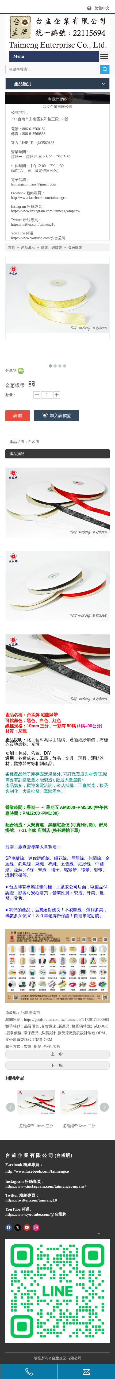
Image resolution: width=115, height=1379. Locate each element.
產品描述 (17, 454)
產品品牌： (18, 442)
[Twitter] (17, 1227)
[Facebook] (8, 1227)
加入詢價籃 (60, 415)
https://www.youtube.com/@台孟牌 (38, 238)
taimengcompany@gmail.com (33, 184)
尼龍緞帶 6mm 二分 (79, 1126)
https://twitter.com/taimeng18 (33, 224)
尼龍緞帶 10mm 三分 (36, 1126)
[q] (57, 32)
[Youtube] (27, 1227)
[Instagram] (36, 1227)
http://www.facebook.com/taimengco (39, 198)
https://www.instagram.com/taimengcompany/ (45, 211)
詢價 (17, 415)
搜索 (104, 69)
